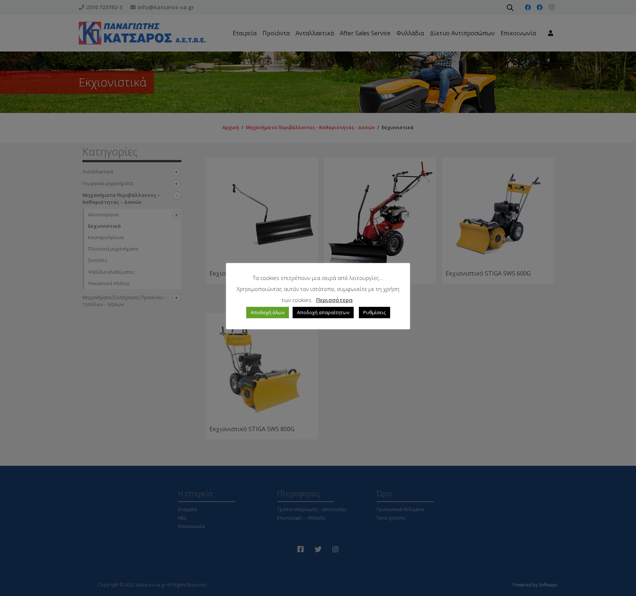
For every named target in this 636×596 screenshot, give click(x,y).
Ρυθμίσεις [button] (374, 312)
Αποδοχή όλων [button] (268, 312)
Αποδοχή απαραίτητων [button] (323, 312)
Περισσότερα (334, 300)
